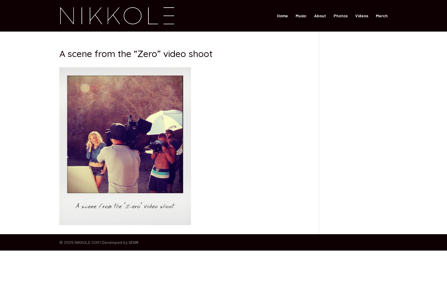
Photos (341, 16)
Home (282, 16)
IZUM (133, 242)
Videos (361, 16)
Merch (382, 16)
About (320, 16)
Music (301, 16)
